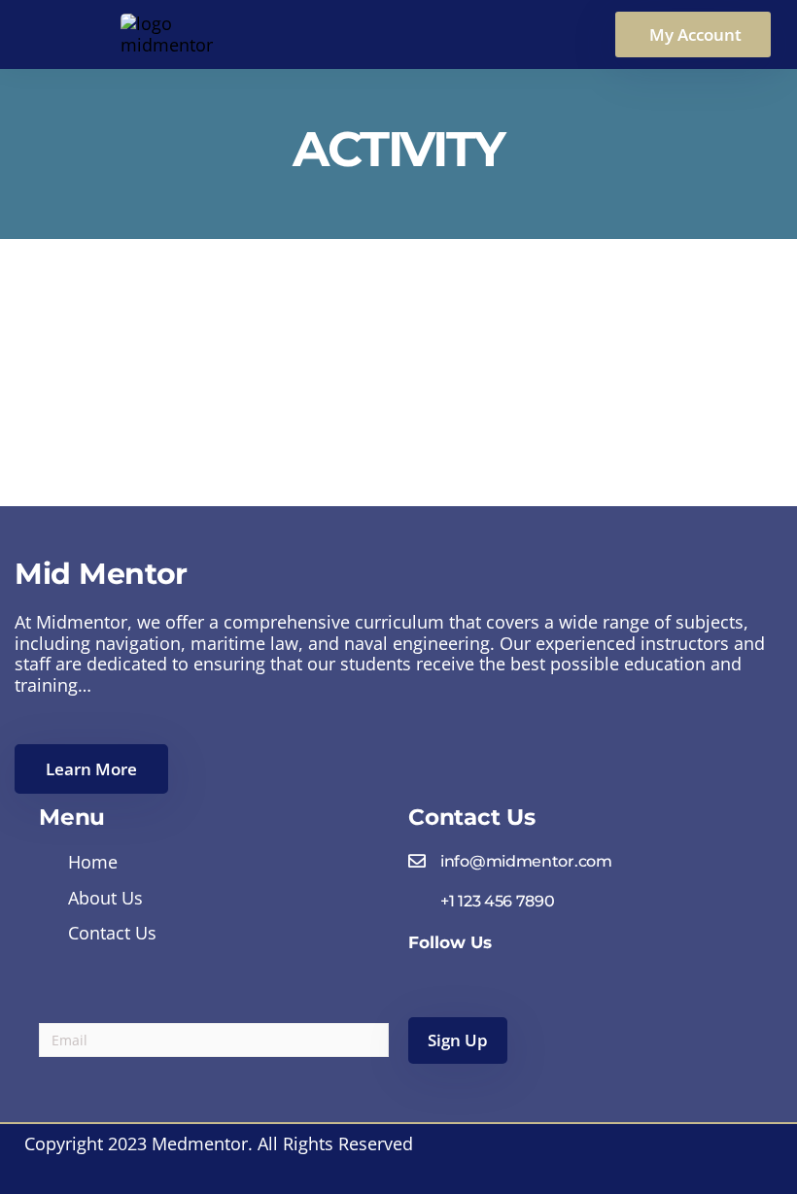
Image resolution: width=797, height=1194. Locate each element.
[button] (693, 34)
